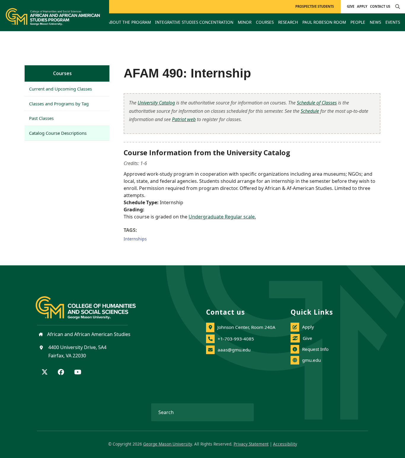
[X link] (45, 372)
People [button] (357, 22)
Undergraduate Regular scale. (222, 216)
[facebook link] (61, 372)
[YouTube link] (77, 372)
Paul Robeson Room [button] (324, 22)
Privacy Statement (251, 444)
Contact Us (380, 6)
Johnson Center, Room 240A (246, 327)
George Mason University (167, 444)
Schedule (310, 111)
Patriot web (184, 119)
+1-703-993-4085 (236, 339)
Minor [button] (244, 22)
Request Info (315, 349)
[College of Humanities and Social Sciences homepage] (91, 304)
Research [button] (288, 22)
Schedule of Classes (317, 102)
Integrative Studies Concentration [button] (194, 22)
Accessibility (285, 444)
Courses (62, 73)
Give (350, 6)
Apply (362, 6)
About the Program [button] (129, 22)
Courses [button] (265, 22)
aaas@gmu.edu (234, 350)
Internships (135, 239)
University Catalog (156, 102)
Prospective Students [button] (314, 6)
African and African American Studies (88, 334)
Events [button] (392, 22)
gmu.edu (311, 360)
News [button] (375, 22)
